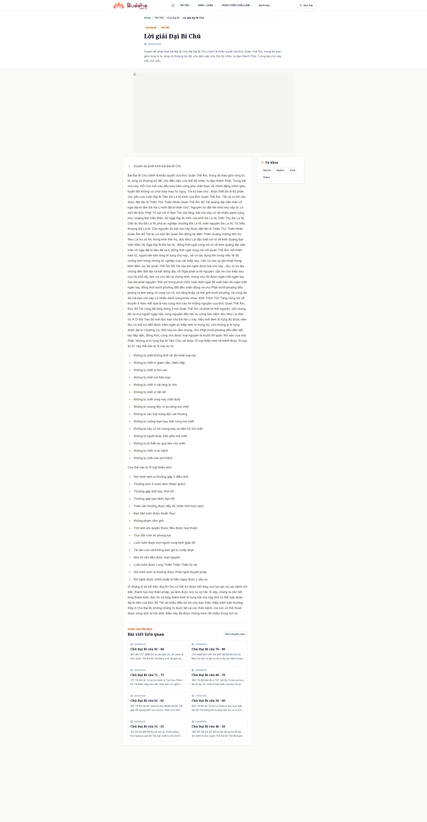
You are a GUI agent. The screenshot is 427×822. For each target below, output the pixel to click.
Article (267, 170)
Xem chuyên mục (235, 634)
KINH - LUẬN (205, 5)
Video (266, 177)
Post (292, 170)
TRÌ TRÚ (184, 5)
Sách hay (264, 5)
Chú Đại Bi (173, 17)
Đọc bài (308, 5)
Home (147, 17)
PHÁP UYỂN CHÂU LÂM (236, 5)
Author (280, 170)
